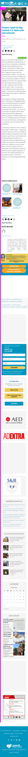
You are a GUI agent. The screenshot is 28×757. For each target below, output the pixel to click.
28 (4, 605)
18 (17, 599)
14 (4, 599)
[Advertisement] (14, 287)
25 (17, 602)
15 (7, 599)
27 (23, 602)
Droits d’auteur (19, 733)
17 (14, 599)
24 (14, 602)
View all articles (6, 236)
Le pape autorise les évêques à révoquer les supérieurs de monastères (16, 571)
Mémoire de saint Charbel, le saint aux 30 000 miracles (16, 554)
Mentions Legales (9, 733)
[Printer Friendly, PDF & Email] (22, 58)
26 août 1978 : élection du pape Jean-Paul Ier (14, 504)
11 (17, 596)
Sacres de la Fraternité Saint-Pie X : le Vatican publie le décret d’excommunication (17, 539)
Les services (23, 730)
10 (14, 596)
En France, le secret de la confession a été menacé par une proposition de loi (16, 563)
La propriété (15, 730)
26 (20, 602)
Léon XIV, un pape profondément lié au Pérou (8, 621)
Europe (3, 8)
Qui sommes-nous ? (5, 730)
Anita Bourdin (7, 47)
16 (11, 599)
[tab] (8, 696)
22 (7, 602)
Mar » (7, 608)
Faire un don (14, 266)
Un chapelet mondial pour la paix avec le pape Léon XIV (16, 546)
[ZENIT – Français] (8, 3)
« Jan (4, 608)
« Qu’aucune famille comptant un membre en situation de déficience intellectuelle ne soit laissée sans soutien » (14, 516)
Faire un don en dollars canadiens (14, 270)
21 (4, 602)
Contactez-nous (14, 736)
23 (11, 602)
